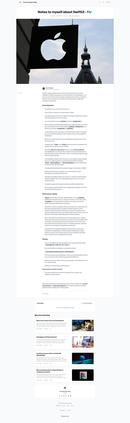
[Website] (66, 396)
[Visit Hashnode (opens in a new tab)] (65, 416)
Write (109, 2)
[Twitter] (59, 396)
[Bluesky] (70, 396)
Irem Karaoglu (49, 88)
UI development (23, 95)
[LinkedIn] (64, 396)
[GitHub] (61, 396)
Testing (20, 99)
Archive (63, 406)
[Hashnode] (68, 396)
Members (58, 406)
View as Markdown (75, 16)
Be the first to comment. (69, 308)
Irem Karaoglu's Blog (30, 2)
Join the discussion (87, 303)
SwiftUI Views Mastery (59, 286)
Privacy (68, 406)
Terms (72, 406)
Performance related (23, 97)
